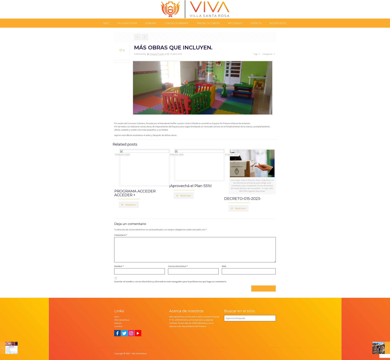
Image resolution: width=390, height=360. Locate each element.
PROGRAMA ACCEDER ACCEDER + (135, 193)
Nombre (119, 266)
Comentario (120, 235)
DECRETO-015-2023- (242, 198)
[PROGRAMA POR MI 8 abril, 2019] (9, 348)
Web (224, 266)
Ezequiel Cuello (157, 54)
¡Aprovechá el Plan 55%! (190, 186)
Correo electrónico (178, 266)
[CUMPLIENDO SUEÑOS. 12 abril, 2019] (381, 348)
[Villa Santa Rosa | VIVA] (195, 9)
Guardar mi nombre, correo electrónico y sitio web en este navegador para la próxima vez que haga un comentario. (170, 281)
